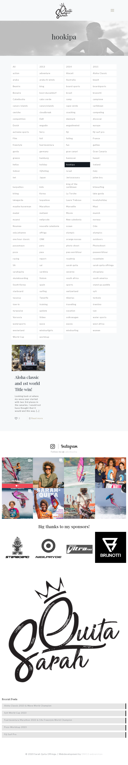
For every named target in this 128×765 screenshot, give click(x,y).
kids (41, 187)
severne (70, 272)
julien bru (98, 177)
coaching (70, 112)
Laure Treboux (73, 200)
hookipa (70, 164)
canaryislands (46, 106)
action (16, 73)
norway (97, 219)
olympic (70, 232)
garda (16, 151)
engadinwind (72, 125)
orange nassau (73, 239)
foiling (69, 138)
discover (97, 119)
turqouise (18, 310)
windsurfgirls (46, 330)
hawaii (96, 158)
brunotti (97, 93)
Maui (95, 206)
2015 (95, 66)
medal (16, 213)
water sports (99, 317)
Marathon (44, 206)
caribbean (98, 106)
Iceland (97, 164)
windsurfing (72, 330)
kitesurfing (98, 187)
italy (95, 171)
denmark (70, 119)
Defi (41, 119)
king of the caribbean (71, 185)
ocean (69, 226)
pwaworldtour (100, 252)
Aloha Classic (100, 73)
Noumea (17, 226)
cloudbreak (45, 112)
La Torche (71, 193)
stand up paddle (101, 284)
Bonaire (17, 93)
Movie (69, 213)
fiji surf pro (99, 132)
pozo (15, 252)
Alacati (70, 73)
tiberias (70, 298)
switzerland (72, 291)
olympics (97, 232)
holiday (43, 164)
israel (69, 171)
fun (67, 145)
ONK (41, 239)
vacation (70, 310)
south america (100, 278)
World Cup (18, 337)
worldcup (44, 337)
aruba (16, 80)
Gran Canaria (100, 151)
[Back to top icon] (113, 758)
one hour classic (21, 239)
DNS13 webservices (92, 754)
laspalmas (44, 200)
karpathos (18, 187)
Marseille (71, 206)
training (43, 304)
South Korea (19, 284)
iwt (14, 177)
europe (96, 125)
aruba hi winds (47, 80)
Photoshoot (99, 245)
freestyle (17, 145)
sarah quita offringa (103, 265)
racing (16, 258)
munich (96, 213)
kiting (16, 193)
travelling (71, 304)
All (14, 66)
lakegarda (18, 200)
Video (42, 317)
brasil (69, 93)
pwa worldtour (74, 252)
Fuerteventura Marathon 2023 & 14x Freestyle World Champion (38, 720)
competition (19, 119)
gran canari (72, 151)
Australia (71, 80)
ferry (42, 132)
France (96, 138)
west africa (98, 324)
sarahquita (18, 272)
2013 (42, 66)
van (95, 310)
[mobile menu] (112, 10)
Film (15, 138)
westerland (19, 330)
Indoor (16, 171)
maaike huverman (22, 206)
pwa (41, 252)
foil (41, 138)
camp (69, 99)
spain (42, 284)
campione (98, 99)
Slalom (43, 278)
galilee (96, 145)
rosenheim (98, 258)
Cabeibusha (19, 99)
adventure (44, 73)
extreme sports (21, 132)
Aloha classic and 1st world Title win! (27, 383)
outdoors (98, 239)
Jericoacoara (73, 177)
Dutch (16, 125)
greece (16, 158)
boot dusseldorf (48, 93)
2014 (69, 66)
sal (40, 265)
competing (98, 112)
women (96, 330)
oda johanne (19, 232)
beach (96, 80)
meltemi (43, 213)
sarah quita (72, 265)
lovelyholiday (100, 200)
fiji (67, 132)
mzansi (16, 219)
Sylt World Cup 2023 (15, 713)
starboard (18, 291)
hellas (16, 164)
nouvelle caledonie (49, 226)
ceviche (17, 112)
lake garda (98, 193)
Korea (42, 193)
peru (41, 245)
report (42, 258)
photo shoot (72, 245)
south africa (72, 278)
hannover (71, 158)
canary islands (20, 106)
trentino (97, 304)
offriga (43, 232)
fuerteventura (46, 145)
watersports (19, 324)
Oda (95, 226)
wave (42, 324)
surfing (43, 291)
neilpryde (44, 219)
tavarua (17, 298)
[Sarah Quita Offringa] (64, 10)
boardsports (99, 86)
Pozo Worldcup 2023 (15, 727)
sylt (95, 291)
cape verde (72, 106)
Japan (42, 177)
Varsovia (17, 317)
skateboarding (20, 278)
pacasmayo (19, 245)
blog (41, 86)
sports (69, 284)
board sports (73, 86)
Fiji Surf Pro (10, 734)
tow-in (16, 304)
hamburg (44, 158)
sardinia (43, 272)
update (43, 310)
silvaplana (98, 272)
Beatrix (16, 86)
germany (44, 151)
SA (14, 265)
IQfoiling (44, 171)
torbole (97, 298)
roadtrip (70, 258)
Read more (37, 418)
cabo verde (45, 99)
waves (69, 324)
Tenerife (43, 298)
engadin (43, 125)
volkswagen (72, 317)
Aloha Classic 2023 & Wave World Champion (28, 705)
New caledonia (73, 219)
